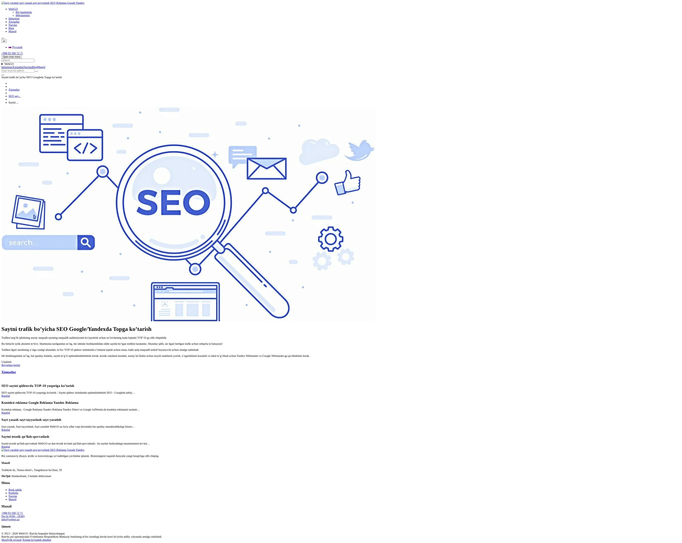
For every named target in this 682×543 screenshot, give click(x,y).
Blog (11, 28)
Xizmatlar (14, 21)
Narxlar (13, 24)
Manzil (12, 31)
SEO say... (14, 96)
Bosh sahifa (15, 489)
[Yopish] (2, 75)
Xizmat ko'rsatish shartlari (36, 539)
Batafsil (5, 395)
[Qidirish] (2, 38)
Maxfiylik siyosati (11, 539)
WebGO (13, 8)
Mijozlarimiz (23, 15)
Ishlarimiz (14, 18)
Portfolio (13, 492)
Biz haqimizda (24, 12)
